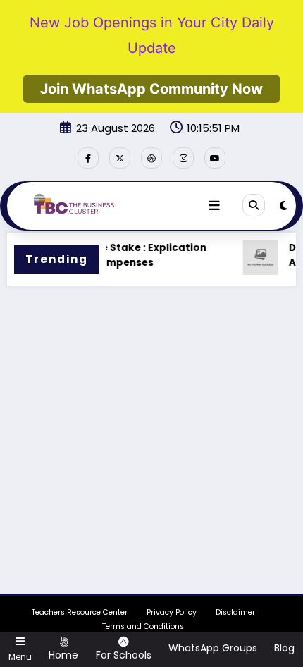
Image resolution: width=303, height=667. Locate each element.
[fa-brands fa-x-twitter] (119, 158)
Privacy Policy (172, 612)
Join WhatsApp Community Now (151, 88)
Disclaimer (235, 612)
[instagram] (183, 158)
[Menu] (214, 206)
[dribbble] (151, 158)
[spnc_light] (283, 205)
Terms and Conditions (143, 626)
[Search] (253, 205)
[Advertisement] (151, 445)
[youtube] (214, 158)
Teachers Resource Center (80, 612)
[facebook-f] (88, 158)
